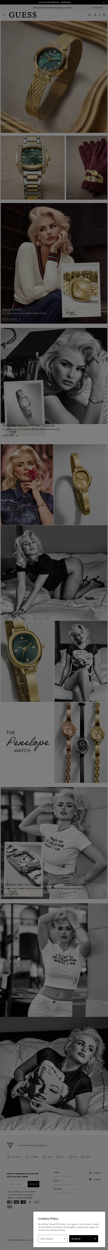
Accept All (75, 1239)
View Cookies (46, 1239)
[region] (69, 1229)
